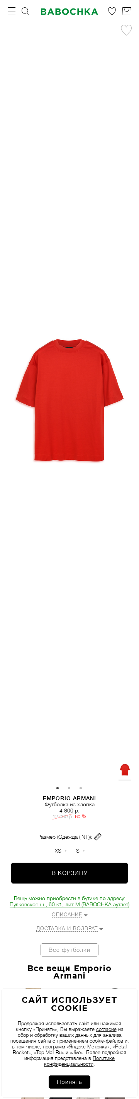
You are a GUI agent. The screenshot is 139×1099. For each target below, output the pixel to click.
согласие (106, 1029)
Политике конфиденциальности (79, 1061)
